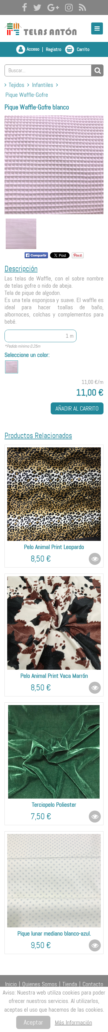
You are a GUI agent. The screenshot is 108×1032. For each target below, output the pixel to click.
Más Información (73, 1022)
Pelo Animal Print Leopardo (54, 547)
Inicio (11, 984)
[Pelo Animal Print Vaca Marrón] (54, 623)
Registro (53, 49)
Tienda (69, 984)
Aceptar (33, 1022)
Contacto (92, 984)
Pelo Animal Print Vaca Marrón (54, 675)
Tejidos (16, 85)
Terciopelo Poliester (54, 804)
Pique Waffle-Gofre (26, 94)
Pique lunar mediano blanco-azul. (54, 933)
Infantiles (42, 85)
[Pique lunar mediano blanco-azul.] (54, 880)
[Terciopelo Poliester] (54, 752)
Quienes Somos (39, 984)
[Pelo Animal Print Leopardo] (54, 494)
